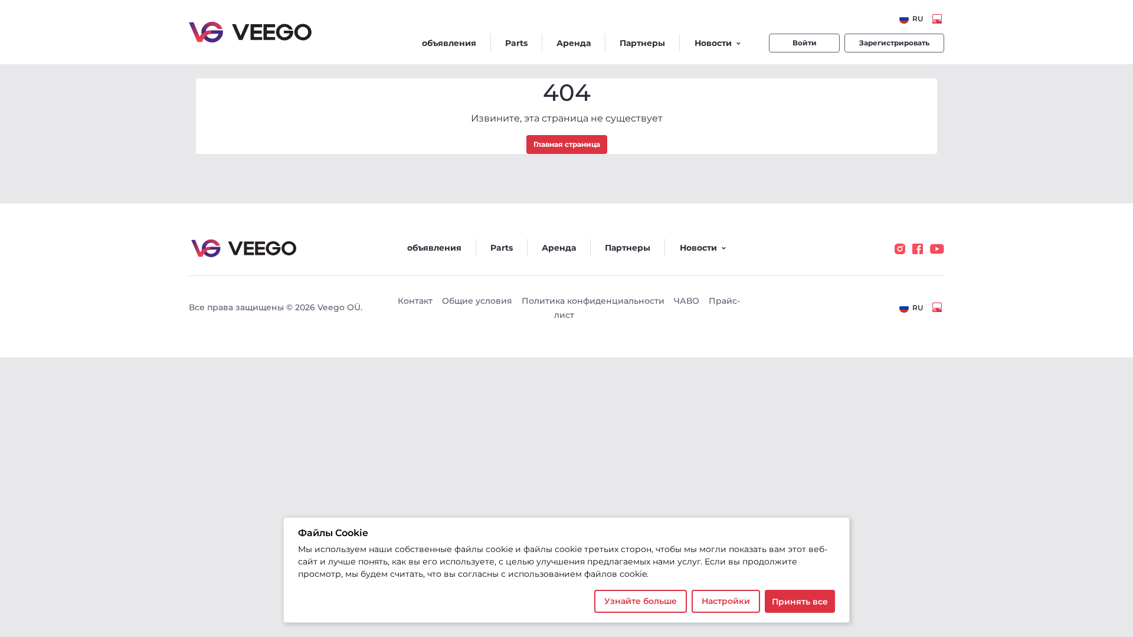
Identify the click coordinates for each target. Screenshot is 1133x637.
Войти (805, 42)
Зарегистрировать (894, 42)
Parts (516, 43)
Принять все (800, 601)
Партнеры (642, 43)
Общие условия (477, 300)
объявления (449, 43)
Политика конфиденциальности (593, 300)
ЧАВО (686, 300)
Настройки (726, 601)
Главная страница (566, 144)
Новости (713, 43)
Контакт (415, 300)
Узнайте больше (640, 601)
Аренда (573, 43)
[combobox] (911, 19)
